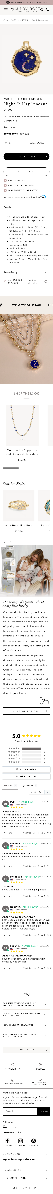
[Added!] (46, 281)
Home (6, 20)
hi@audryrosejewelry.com (19, 1159)
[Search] (42, 9)
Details (7, 207)
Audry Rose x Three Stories (23, 99)
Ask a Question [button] (28, 776)
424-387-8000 (15, 281)
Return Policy (10, 272)
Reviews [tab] (8, 785)
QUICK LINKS (12, 1170)
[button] (5, 542)
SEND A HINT (26, 171)
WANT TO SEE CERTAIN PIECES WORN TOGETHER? (19, 1035)
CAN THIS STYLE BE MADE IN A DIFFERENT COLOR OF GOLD (19, 1004)
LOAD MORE (26, 1050)
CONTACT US (12, 1154)
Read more (9, 127)
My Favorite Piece (26, 711)
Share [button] (9, 833)
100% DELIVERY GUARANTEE (18, 1025)
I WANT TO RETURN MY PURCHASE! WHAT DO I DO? (22, 1015)
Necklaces (15, 20)
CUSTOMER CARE (14, 1178)
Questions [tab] (28, 785)
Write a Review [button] (28, 769)
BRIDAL (25, 20)
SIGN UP (43, 1111)
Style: (7, 143)
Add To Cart (26, 156)
